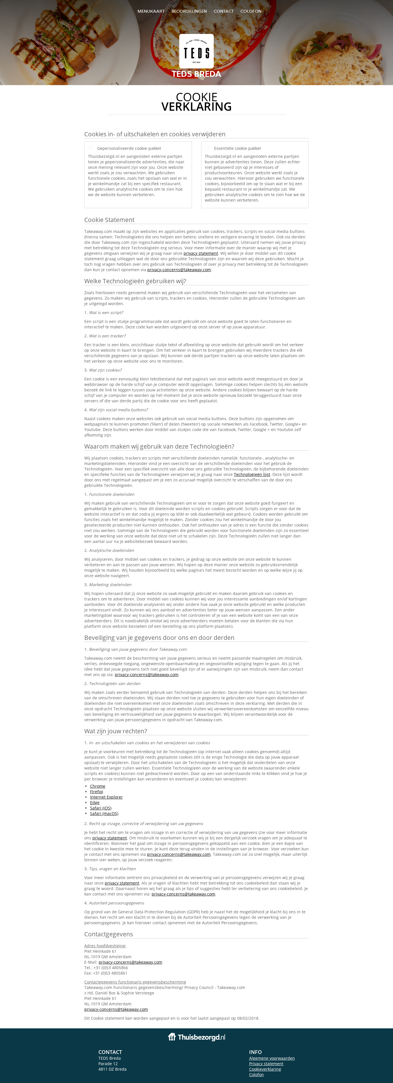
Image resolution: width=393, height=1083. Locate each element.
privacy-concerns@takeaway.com (179, 269)
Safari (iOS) (100, 808)
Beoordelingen (189, 11)
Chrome (97, 786)
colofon (251, 11)
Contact (224, 11)
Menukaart (151, 11)
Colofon (256, 1074)
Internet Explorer (106, 797)
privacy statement (201, 253)
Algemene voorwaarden (272, 1058)
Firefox (96, 791)
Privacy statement (266, 1063)
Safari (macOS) (104, 813)
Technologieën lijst (252, 474)
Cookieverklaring (265, 1069)
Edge (95, 802)
